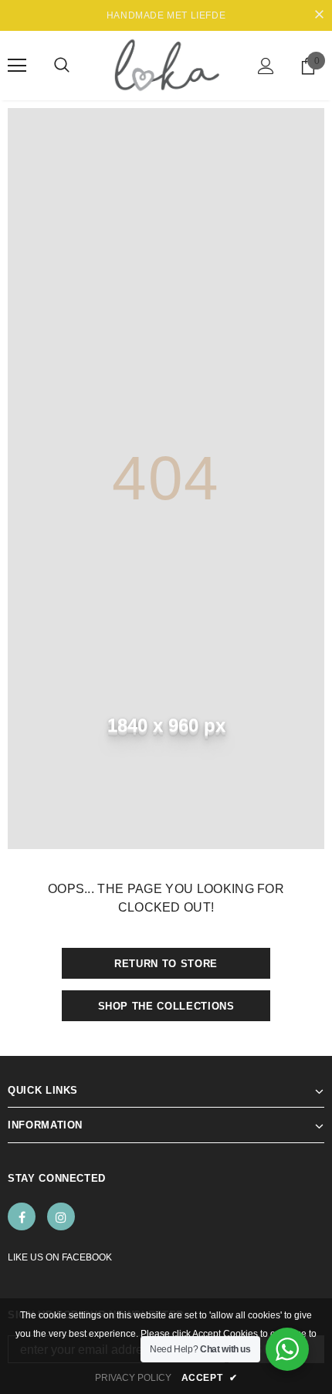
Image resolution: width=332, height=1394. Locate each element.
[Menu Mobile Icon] (17, 65)
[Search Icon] (61, 65)
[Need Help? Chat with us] (287, 1349)
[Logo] (166, 65)
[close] (319, 15)
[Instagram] (61, 1216)
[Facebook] (22, 1216)
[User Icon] (266, 66)
